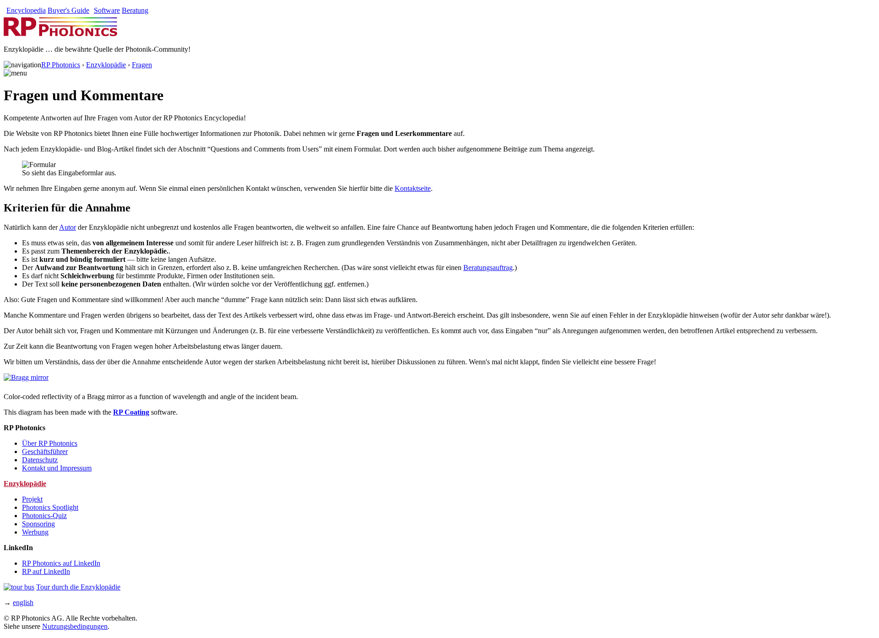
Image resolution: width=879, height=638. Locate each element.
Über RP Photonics (49, 443)
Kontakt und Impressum (57, 468)
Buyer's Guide (68, 10)
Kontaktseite (413, 188)
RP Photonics (60, 65)
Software (107, 10)
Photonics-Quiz (44, 515)
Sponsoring (38, 524)
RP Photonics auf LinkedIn (61, 563)
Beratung (135, 10)
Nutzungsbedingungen (75, 626)
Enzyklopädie (106, 65)
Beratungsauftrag (488, 267)
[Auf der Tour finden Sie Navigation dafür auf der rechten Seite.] (19, 587)
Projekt (32, 499)
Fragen (142, 65)
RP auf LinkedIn (46, 571)
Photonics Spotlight (50, 507)
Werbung (35, 532)
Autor (67, 227)
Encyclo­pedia (26, 10)
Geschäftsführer (45, 451)
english (23, 602)
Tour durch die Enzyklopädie (78, 587)
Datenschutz (40, 460)
